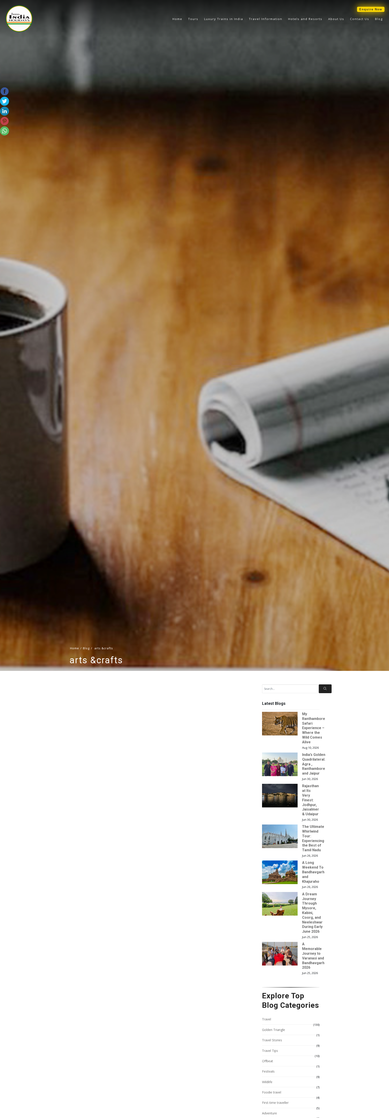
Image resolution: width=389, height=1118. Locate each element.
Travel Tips (270, 1051)
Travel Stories (272, 1040)
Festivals (268, 1071)
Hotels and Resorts (305, 19)
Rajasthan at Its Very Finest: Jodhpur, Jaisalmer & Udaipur (310, 800)
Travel (266, 1019)
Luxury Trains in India (223, 19)
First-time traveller (275, 1102)
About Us (336, 19)
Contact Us (359, 19)
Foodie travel (271, 1092)
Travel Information (265, 19)
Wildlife (267, 1082)
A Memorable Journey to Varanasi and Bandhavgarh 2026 (313, 956)
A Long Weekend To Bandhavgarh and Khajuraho (313, 871)
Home (177, 19)
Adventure (269, 1113)
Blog (379, 19)
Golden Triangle (273, 1030)
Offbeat (267, 1061)
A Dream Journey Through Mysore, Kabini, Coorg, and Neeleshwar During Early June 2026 (312, 913)
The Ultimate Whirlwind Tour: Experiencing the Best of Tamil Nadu (313, 838)
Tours (193, 19)
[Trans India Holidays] (19, 31)
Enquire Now (370, 9)
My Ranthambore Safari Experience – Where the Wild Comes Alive (313, 728)
